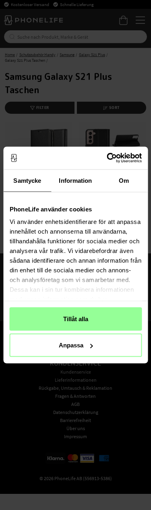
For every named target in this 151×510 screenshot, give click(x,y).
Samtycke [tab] (27, 180)
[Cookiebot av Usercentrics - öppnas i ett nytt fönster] (107, 158)
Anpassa (71, 345)
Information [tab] (75, 180)
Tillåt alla (75, 318)
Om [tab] (124, 180)
